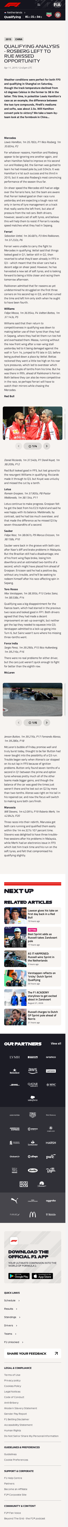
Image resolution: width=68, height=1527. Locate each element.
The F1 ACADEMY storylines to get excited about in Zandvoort (42, 996)
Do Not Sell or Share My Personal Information (31, 1436)
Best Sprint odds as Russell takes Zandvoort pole (42, 937)
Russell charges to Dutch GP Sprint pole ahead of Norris (43, 1015)
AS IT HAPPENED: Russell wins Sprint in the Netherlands (41, 957)
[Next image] (46, 446)
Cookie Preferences (16, 1460)
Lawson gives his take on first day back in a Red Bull (43, 914)
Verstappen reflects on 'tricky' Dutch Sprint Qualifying (42, 976)
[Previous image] (18, 446)
